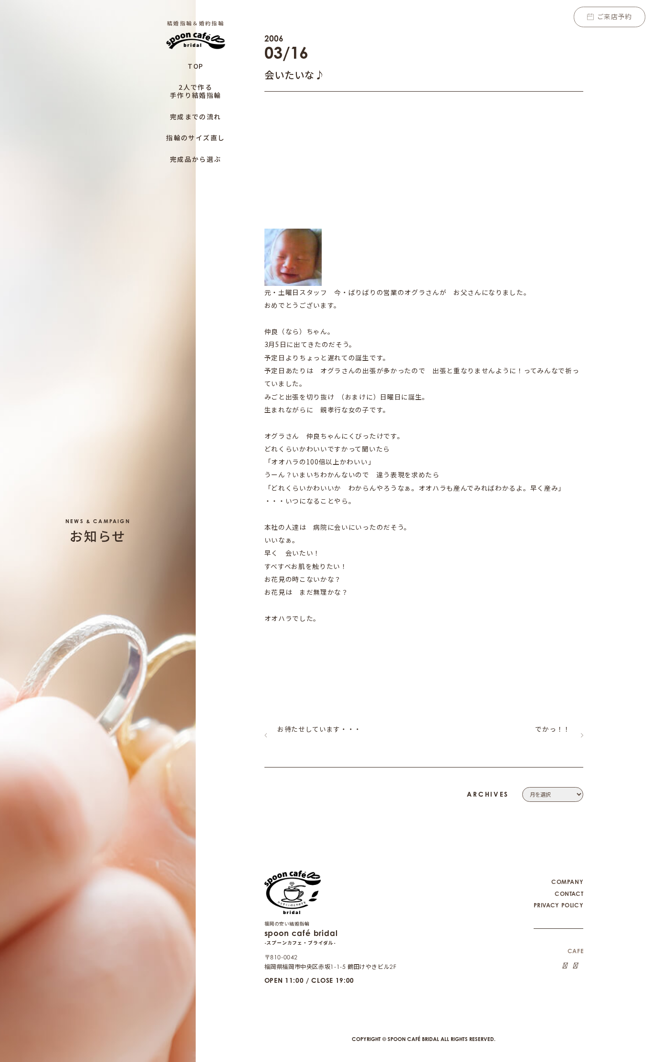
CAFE (575, 951)
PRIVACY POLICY (559, 905)
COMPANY (567, 881)
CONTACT (569, 893)
